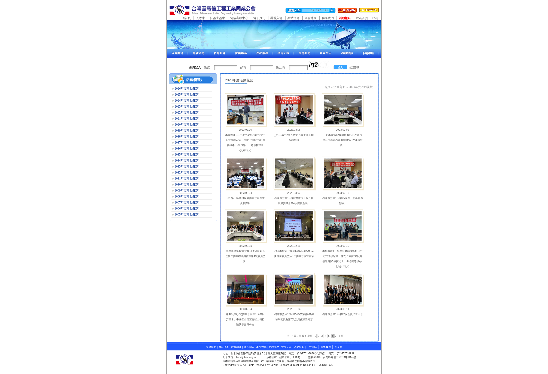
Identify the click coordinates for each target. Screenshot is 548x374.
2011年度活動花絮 (187, 178)
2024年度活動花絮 (187, 100)
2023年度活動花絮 (361, 87)
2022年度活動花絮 (187, 112)
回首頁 (186, 18)
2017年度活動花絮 (187, 142)
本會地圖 (311, 18)
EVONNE (322, 365)
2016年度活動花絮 (187, 148)
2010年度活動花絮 (187, 184)
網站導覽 (293, 18)
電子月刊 (259, 18)
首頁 (327, 87)
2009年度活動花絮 (187, 190)
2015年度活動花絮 (187, 154)
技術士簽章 (217, 18)
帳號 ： (209, 67)
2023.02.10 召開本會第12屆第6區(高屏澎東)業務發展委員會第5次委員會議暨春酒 (294, 251)
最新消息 (224, 347)
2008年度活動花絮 (187, 196)
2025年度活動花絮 (187, 94)
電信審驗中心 (239, 18)
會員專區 (249, 347)
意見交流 (286, 347)
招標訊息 (274, 347)
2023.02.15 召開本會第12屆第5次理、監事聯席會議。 (342, 198)
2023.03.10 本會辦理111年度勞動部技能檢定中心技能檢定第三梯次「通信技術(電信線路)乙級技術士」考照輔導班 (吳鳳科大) (245, 140)
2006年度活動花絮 (187, 208)
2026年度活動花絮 (187, 88)
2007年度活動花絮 (187, 202)
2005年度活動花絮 (187, 214)
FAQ (375, 18)
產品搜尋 (261, 347)
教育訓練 (236, 347)
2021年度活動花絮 (187, 118)
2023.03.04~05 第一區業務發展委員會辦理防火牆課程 (245, 198)
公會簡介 (211, 347)
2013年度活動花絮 (187, 166)
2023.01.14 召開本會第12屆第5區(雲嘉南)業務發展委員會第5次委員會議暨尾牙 (294, 314)
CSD (332, 365)
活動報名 (345, 18)
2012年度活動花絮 (187, 172)
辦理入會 (276, 18)
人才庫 (200, 18)
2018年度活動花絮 (187, 136)
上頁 (310, 335)
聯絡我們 (328, 18)
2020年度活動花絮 (187, 124)
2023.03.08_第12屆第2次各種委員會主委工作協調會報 (294, 135)
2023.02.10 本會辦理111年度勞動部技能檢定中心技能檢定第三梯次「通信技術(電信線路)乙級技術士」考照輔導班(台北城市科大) (342, 256)
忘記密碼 (354, 67)
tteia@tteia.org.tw (246, 357)
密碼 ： (245, 67)
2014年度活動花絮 (187, 160)
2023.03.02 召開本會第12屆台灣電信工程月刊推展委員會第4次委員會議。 (293, 198)
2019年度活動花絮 (187, 130)
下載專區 (312, 347)
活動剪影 (339, 87)
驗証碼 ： (282, 67)
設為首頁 (362, 18)
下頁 (341, 335)
